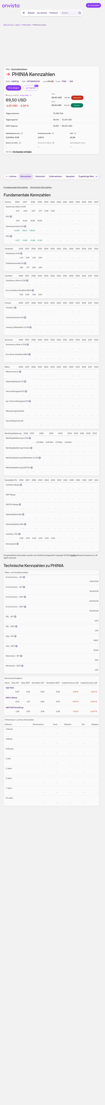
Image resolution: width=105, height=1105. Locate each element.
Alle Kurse (11, 176)
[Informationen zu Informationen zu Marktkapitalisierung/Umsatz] (31, 448)
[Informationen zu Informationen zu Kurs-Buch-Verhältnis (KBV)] (30, 354)
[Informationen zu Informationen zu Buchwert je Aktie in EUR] (28, 344)
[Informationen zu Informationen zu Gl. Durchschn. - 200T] (25, 606)
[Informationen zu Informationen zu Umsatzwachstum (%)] (25, 317)
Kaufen (77, 105)
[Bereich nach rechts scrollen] (96, 176)
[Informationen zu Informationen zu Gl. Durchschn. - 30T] (24, 587)
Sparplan (70, 176)
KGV (71, 133)
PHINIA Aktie (26, 25)
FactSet (73, 555)
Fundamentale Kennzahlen (16, 187)
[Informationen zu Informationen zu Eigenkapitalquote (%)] (25, 381)
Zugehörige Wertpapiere (90, 176)
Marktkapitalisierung (13, 133)
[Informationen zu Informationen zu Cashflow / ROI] (19, 534)
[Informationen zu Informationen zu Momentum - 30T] (21, 656)
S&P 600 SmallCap (15, 707)
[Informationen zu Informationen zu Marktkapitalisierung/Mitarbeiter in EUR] (40, 457)
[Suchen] (79, 13)
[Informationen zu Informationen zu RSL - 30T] (15, 616)
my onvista (42, 12)
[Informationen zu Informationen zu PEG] (11, 236)
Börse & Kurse (9, 25)
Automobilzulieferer (19, 69)
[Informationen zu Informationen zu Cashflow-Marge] (21, 485)
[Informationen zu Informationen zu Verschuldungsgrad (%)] (26, 391)
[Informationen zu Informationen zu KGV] (11, 216)
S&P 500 (10, 687)
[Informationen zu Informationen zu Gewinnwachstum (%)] (25, 226)
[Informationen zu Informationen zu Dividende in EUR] (21, 253)
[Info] (22, 133)
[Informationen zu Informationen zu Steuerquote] (18, 544)
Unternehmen (55, 176)
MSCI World (11, 697)
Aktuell (31, 12)
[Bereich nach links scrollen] (6, 176)
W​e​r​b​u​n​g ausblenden (61, 44)
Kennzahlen (25, 176)
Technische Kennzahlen (41, 187)
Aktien (17, 25)
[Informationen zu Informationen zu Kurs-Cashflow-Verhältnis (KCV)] (33, 290)
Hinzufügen (13, 87)
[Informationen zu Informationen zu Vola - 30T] (15, 636)
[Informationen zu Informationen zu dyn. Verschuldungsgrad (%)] (30, 401)
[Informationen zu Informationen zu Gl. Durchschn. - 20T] (24, 577)
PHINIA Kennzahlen (39, 25)
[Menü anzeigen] (23, 12)
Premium (54, 12)
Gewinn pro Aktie (12, 143)
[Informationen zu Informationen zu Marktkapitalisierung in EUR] (30, 438)
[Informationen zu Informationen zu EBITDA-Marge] (20, 504)
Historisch (40, 176)
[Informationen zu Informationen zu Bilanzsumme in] (20, 371)
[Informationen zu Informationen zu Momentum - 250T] (22, 665)
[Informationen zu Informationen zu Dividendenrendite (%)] (25, 263)
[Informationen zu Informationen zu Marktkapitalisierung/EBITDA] (32, 467)
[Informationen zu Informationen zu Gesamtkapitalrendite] (25, 524)
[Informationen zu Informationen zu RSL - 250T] (16, 626)
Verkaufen (77, 97)
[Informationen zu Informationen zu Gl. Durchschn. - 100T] (25, 597)
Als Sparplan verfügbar (22, 152)
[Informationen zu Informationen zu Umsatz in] (15, 307)
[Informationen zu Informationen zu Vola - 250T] (16, 646)
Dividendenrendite (44, 133)
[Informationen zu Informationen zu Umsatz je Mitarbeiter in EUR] (30, 327)
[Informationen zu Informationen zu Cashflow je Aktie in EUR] (27, 280)
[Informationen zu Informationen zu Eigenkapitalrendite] (23, 514)
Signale (32, 87)
